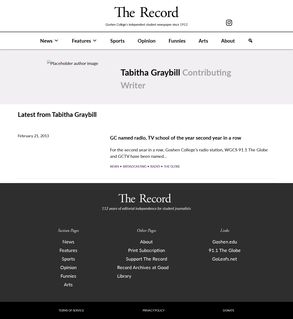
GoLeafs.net (224, 258)
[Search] (250, 40)
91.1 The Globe (225, 250)
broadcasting (135, 166)
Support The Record (146, 258)
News (46, 40)
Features (81, 40)
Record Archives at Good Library (143, 271)
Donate (228, 310)
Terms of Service (71, 310)
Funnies (177, 40)
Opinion (147, 40)
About (228, 40)
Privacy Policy (154, 310)
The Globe (172, 166)
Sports (117, 40)
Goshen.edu (224, 241)
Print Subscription (146, 250)
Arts (203, 40)
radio (155, 166)
